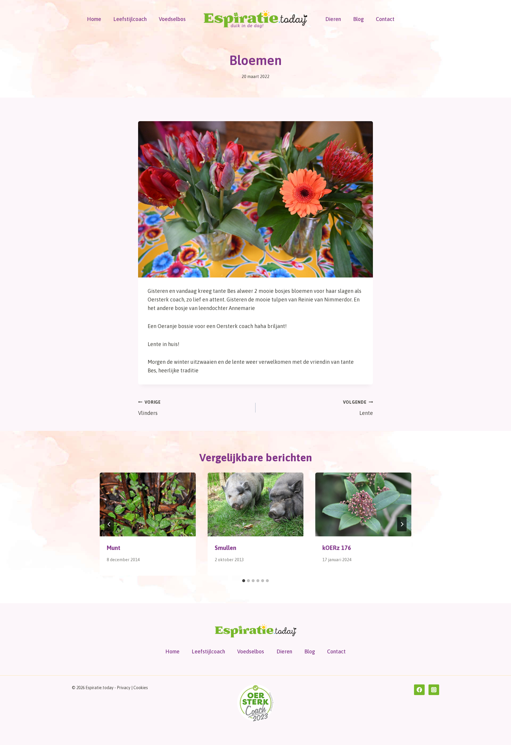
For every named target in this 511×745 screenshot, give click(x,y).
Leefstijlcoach (130, 19)
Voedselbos (172, 19)
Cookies (140, 687)
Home (94, 19)
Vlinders (149, 408)
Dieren (333, 19)
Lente (358, 408)
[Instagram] (433, 689)
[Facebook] (419, 689)
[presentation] (148, 504)
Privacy (123, 687)
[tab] (243, 580)
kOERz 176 (336, 547)
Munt (113, 547)
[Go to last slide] (109, 524)
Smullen (225, 547)
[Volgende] (402, 524)
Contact (385, 19)
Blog (358, 19)
